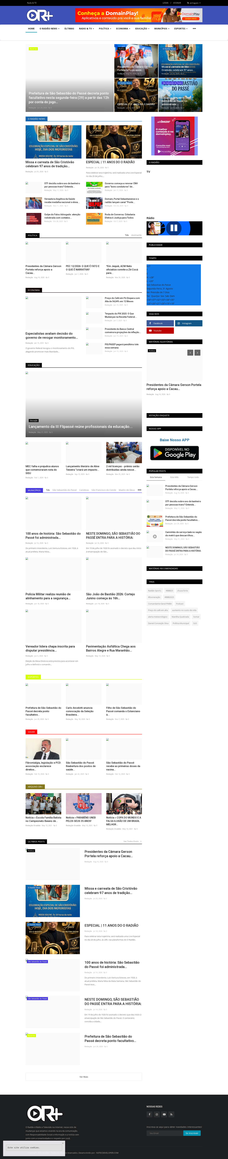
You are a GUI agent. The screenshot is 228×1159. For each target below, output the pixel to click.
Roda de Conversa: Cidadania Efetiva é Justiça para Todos (120, 216)
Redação (32, 107)
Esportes (33, 676)
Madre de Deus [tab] (127, 489)
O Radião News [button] (49, 28)
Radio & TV (31, 3)
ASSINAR (177, 3)
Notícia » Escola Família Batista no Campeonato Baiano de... (43, 819)
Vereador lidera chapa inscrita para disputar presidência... (50, 648)
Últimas (69, 28)
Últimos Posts (36, 841)
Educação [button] (141, 28)
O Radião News (36, 118)
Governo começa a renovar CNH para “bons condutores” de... (121, 185)
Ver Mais (84, 1076)
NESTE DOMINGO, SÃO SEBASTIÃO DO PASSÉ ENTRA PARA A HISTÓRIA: (113, 535)
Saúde (31, 731)
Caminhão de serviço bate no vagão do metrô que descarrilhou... (183, 534)
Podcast (179, 603)
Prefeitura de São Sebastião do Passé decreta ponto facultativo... (43, 711)
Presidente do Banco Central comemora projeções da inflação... (123, 331)
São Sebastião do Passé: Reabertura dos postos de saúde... (81, 766)
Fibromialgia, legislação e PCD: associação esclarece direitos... (43, 766)
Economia (34, 290)
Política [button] (104, 28)
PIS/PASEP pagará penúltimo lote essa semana (122, 346)
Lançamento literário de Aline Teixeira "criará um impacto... (82, 468)
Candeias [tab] (84, 489)
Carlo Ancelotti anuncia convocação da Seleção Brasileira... (80, 711)
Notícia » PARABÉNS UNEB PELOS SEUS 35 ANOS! (81, 819)
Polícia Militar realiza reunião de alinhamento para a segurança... (48, 596)
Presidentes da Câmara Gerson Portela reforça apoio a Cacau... (43, 269)
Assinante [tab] (136, 235)
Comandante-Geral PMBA (160, 603)
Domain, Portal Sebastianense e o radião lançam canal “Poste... (122, 200)
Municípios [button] (161, 28)
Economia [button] (122, 28)
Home (31, 28)
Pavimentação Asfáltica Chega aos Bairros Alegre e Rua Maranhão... (111, 648)
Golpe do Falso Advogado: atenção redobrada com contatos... (62, 216)
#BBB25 (169, 590)
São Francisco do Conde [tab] (104, 489)
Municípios (34, 490)
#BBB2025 (169, 597)
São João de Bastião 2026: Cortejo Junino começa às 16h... (110, 596)
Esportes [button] (180, 28)
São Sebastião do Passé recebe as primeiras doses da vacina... (123, 766)
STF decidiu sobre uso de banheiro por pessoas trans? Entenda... (62, 185)
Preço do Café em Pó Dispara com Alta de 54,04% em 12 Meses (122, 300)
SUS (195, 623)
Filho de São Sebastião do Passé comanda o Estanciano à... (123, 711)
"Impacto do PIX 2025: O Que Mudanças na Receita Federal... (121, 315)
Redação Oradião (33, 825)
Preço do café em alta (158, 610)
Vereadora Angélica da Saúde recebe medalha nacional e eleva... (62, 200)
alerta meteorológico (157, 616)
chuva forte (182, 590)
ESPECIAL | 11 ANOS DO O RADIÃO (110, 162)
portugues (194, 3)
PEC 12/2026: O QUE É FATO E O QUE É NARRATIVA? (82, 268)
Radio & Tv (85, 28)
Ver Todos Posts (132, 841)
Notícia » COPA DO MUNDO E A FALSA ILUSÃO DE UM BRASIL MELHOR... (123, 821)
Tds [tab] (127, 235)
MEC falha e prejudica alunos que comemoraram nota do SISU (42, 470)
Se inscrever (192, 1133)
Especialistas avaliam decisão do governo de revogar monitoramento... (52, 335)
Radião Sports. (154, 590)
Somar (196, 616)
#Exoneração (154, 597)
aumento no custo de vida (184, 610)
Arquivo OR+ (35, 786)
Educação (34, 365)
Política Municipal (181, 623)
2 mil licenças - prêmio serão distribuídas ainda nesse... (122, 468)
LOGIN (165, 3)
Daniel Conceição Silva (158, 623)
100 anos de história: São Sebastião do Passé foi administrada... (53, 535)
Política (32, 235)
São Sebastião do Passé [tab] (64, 489)
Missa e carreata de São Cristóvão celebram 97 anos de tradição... (50, 164)
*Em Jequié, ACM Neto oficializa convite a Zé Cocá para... (122, 269)
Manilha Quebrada (180, 616)
